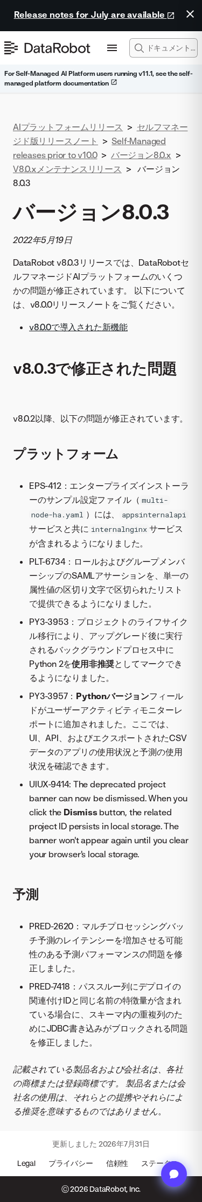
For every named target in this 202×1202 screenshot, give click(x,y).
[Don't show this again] (190, 14)
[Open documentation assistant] (174, 1174)
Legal (26, 1163)
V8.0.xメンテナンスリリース (67, 168)
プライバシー (70, 1163)
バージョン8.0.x (141, 155)
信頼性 (117, 1163)
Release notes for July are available (90, 14)
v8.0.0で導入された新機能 (78, 327)
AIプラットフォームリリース (68, 127)
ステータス (159, 1163)
